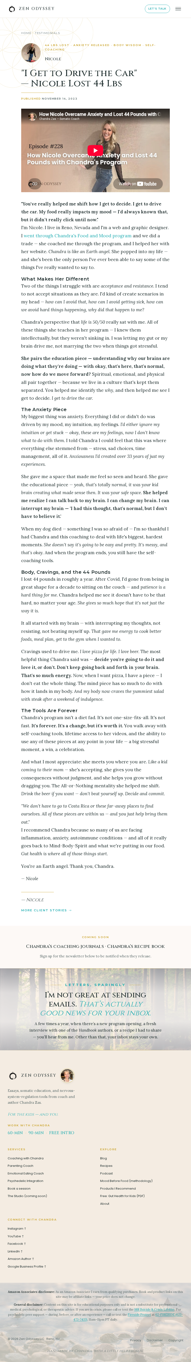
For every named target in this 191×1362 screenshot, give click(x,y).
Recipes (106, 1166)
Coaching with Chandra (26, 1158)
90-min (36, 1133)
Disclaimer (155, 1340)
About (104, 1203)
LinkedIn (16, 1251)
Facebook (17, 1243)
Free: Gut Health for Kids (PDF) (122, 1196)
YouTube (16, 1236)
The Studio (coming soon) (27, 1196)
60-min (15, 1133)
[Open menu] (178, 9)
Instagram (17, 1228)
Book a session (19, 1188)
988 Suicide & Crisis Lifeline (154, 1310)
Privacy (135, 1340)
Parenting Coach (20, 1166)
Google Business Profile (27, 1266)
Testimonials (47, 33)
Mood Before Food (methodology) (126, 1181)
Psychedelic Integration (25, 1181)
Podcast (106, 1173)
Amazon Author (21, 1259)
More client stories (44, 910)
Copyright (175, 1340)
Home (26, 33)
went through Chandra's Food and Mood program (78, 235)
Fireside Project (139, 1315)
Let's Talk (157, 8)
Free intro (61, 1133)
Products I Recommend (118, 1188)
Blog (103, 1158)
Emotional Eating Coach (26, 1173)
